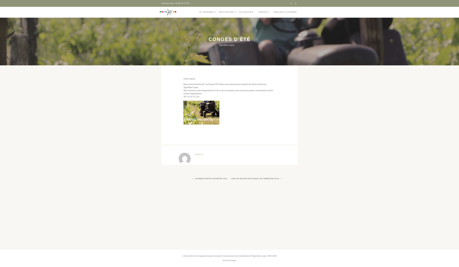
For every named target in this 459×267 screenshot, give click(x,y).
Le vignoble (206, 12)
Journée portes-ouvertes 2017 (211, 178)
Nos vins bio (226, 12)
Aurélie (199, 154)
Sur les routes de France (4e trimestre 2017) (255, 178)
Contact (263, 12)
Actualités (246, 12)
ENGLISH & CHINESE (285, 12)
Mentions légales (229, 260)
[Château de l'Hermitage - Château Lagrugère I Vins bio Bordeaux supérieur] (168, 12)
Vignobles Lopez (226, 45)
